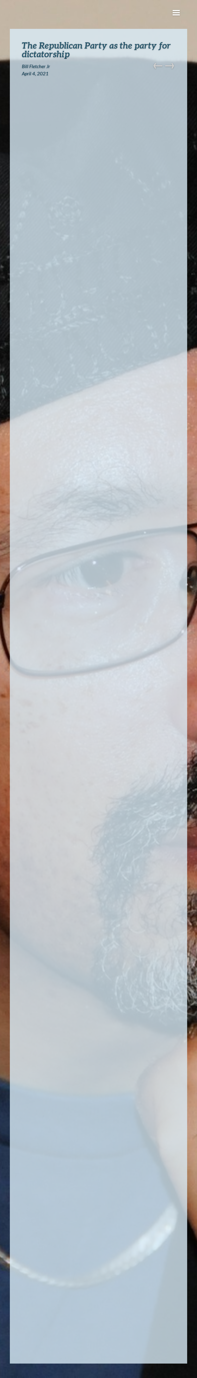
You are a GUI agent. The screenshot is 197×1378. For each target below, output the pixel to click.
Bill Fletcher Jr (36, 66)
